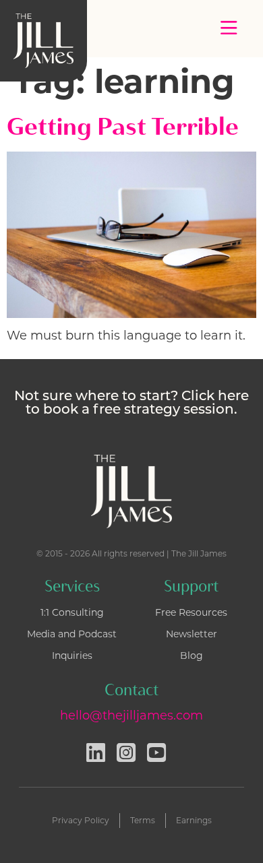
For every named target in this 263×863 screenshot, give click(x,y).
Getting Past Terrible (123, 126)
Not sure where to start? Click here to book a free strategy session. (131, 403)
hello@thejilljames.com (131, 715)
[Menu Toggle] (229, 28)
